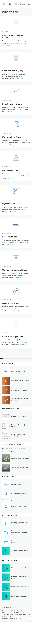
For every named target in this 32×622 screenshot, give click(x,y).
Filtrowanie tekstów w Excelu (20, 568)
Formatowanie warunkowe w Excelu (11, 618)
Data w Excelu (6, 610)
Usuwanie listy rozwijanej (19, 416)
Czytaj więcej (6, 45)
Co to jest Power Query (12, 71)
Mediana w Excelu (10, 170)
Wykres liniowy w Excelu (19, 390)
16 (20, 353)
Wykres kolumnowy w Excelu (20, 380)
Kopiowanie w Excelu (11, 137)
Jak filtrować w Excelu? (18, 596)
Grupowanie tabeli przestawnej (11, 452)
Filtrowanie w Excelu (16, 610)
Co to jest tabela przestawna (20, 458)
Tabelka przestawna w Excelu (22, 614)
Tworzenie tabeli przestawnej (20, 467)
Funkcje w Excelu (6, 612)
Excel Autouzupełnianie (12, 336)
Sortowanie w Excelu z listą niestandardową (19, 523)
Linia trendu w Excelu (12, 104)
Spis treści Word (9, 237)
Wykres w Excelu (6, 616)
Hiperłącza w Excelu (11, 303)
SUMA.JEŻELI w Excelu (18, 506)
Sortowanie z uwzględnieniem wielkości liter (19, 532)
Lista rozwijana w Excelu (19, 612)
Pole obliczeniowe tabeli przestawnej (13, 449)
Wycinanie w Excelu (11, 204)
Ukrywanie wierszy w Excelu (14, 270)
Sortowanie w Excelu (7, 614)
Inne (23, 618)
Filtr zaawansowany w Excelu (20, 587)
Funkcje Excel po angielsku (10, 500)
